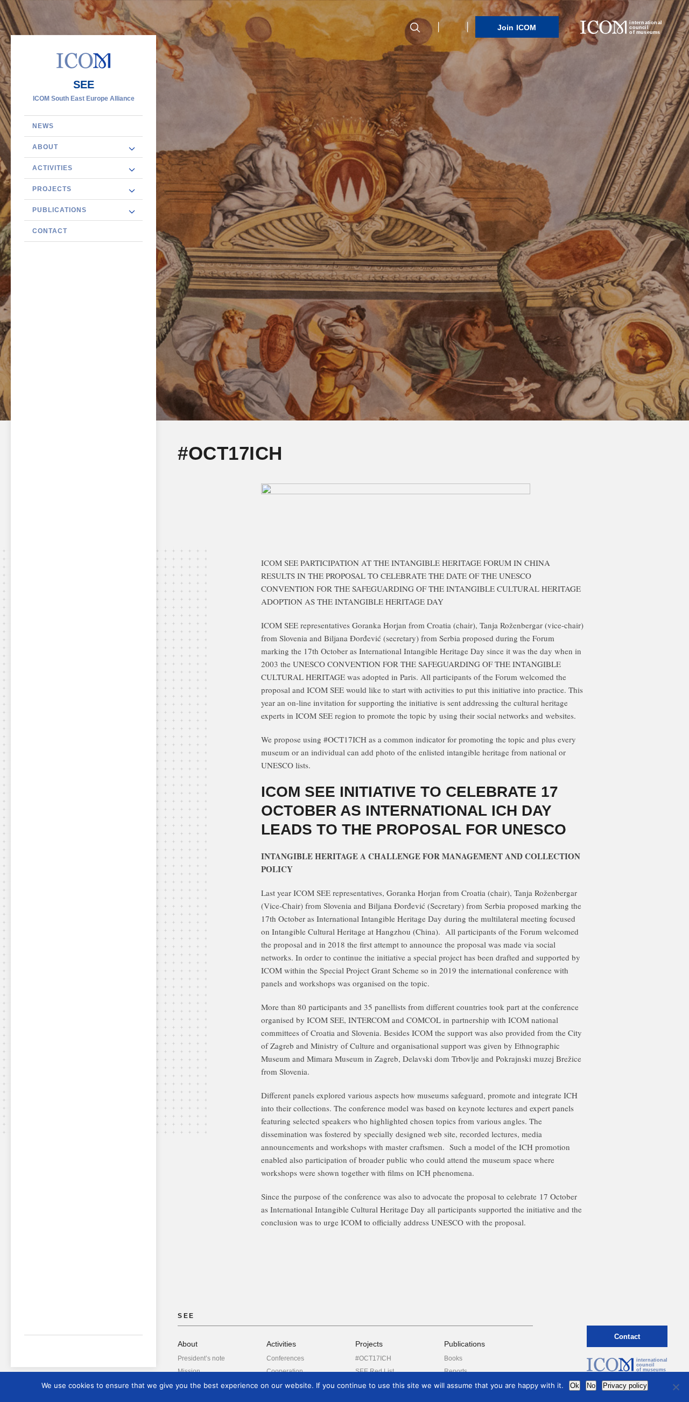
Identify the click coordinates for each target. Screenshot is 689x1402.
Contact (49, 231)
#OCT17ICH (373, 1358)
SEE (83, 84)
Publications (59, 210)
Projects (52, 189)
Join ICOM (517, 27)
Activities (52, 168)
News (43, 126)
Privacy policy (625, 1386)
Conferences (285, 1358)
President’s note (201, 1358)
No (591, 1386)
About (45, 147)
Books (453, 1358)
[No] (675, 1387)
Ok (574, 1386)
